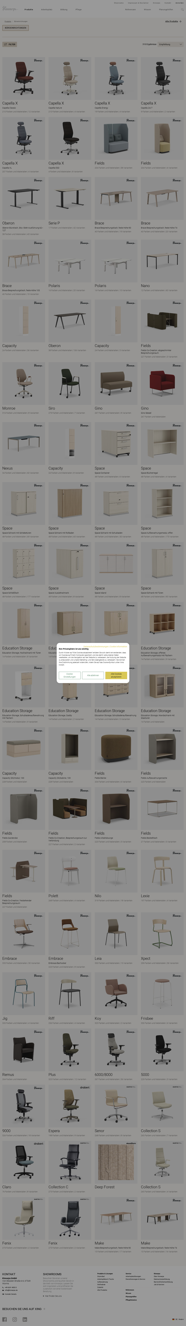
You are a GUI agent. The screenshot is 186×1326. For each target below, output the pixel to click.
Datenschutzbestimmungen (96, 646)
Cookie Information (118, 646)
